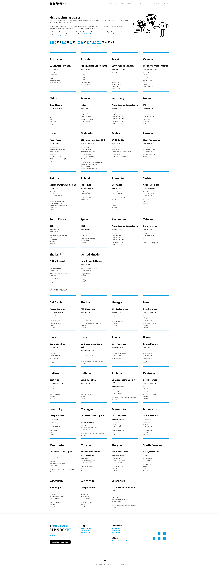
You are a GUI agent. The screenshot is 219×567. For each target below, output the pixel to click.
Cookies (137, 558)
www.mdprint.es (85, 229)
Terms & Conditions (71, 558)
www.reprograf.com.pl (87, 188)
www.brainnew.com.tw (56, 108)
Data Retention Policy (126, 558)
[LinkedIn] (109, 560)
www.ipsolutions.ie (148, 108)
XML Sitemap (144, 558)
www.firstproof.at (85, 69)
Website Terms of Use (85, 558)
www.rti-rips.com (85, 312)
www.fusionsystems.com (56, 312)
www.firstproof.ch (117, 229)
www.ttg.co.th (53, 264)
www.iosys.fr (84, 108)
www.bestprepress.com (149, 312)
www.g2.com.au (54, 69)
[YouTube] (114, 560)
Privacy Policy (97, 558)
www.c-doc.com (54, 347)
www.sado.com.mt (117, 143)
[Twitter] (105, 560)
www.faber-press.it (55, 143)
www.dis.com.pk (54, 188)
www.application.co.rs (149, 188)
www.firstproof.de (117, 108)
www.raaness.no (147, 143)
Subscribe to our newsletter (60, 542)
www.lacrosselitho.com (87, 350)
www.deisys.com (116, 312)
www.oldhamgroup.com (87, 455)
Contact (151, 558)
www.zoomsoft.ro (117, 188)
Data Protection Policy (110, 558)
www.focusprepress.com (150, 69)
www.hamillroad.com (86, 264)
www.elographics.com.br (118, 69)
